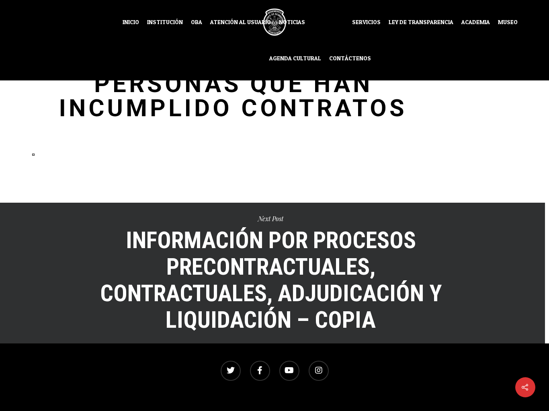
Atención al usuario (240, 22)
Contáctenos (350, 58)
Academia (475, 22)
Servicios (366, 22)
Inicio (131, 22)
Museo (508, 22)
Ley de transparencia (421, 22)
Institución (165, 22)
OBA (196, 22)
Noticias (292, 22)
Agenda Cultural (295, 58)
